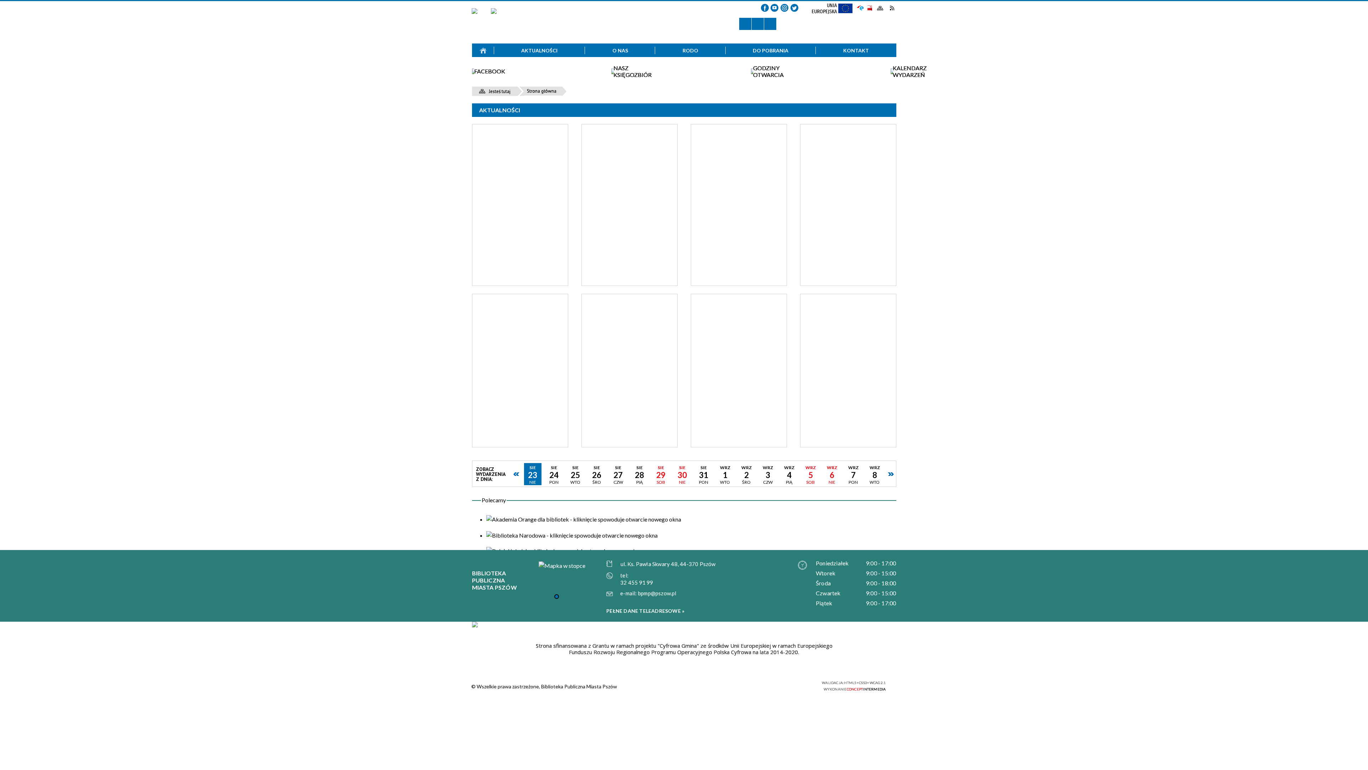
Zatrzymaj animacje (745, 24)
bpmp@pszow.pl (657, 593)
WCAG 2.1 (800, 685)
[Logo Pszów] (494, 20)
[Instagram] (784, 8)
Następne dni (890, 474)
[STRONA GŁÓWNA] (483, 50)
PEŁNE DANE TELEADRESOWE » (645, 611)
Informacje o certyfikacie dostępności (690, 686)
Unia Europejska (835, 11)
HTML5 (768, 685)
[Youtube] (774, 8)
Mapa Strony (880, 8)
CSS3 (778, 685)
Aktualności (499, 110)
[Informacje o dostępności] (758, 24)
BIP (869, 8)
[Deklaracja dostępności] (770, 24)
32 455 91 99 (636, 582)
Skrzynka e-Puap (860, 7)
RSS (892, 8)
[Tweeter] (794, 8)
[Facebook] (765, 8)
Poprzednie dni (516, 474)
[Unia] (475, 624)
